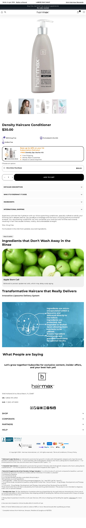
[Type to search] (5, 12)
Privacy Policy (72, 452)
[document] (43, 55)
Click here (72, 498)
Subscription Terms (12, 158)
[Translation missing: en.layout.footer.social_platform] (31, 408)
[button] (84, 12)
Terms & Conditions (60, 452)
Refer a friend (21, 2)
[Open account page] (2, 12)
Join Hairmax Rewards (74, 2)
